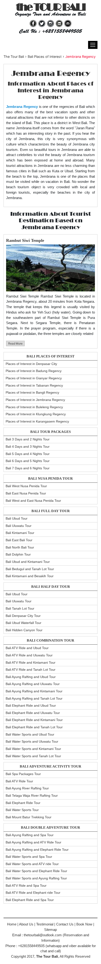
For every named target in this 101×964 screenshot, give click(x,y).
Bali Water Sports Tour (22, 810)
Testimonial (44, 924)
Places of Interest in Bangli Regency (32, 392)
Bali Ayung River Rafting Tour (27, 788)
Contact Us (65, 924)
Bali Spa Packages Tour (23, 774)
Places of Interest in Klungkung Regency (36, 414)
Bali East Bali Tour (19, 540)
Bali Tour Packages (50, 432)
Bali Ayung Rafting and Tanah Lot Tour (34, 698)
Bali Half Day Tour (50, 586)
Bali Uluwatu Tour (18, 526)
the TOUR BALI (50, 7)
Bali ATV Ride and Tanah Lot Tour (30, 669)
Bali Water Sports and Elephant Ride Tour (36, 871)
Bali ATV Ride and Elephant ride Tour (33, 892)
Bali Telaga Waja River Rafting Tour (32, 795)
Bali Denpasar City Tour (23, 616)
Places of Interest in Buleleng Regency (34, 407)
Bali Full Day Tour (50, 511)
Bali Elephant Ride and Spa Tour (30, 900)
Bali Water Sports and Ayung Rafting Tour (36, 878)
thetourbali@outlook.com (43, 935)
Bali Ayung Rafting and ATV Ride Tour (33, 842)
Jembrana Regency (80, 57)
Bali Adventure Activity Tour (50, 766)
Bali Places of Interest (50, 356)
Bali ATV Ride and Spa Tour (26, 885)
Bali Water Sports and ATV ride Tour (32, 864)
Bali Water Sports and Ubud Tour (30, 734)
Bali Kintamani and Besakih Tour (30, 576)
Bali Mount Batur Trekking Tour (28, 817)
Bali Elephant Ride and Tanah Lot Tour (34, 727)
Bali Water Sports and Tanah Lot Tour (33, 756)
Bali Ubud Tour (16, 518)
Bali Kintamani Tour (20, 533)
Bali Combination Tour (50, 640)
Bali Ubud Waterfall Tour (23, 623)
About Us (26, 924)
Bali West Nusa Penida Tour (26, 486)
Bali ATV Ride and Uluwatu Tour (29, 655)
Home (11, 924)
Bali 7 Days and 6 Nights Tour (28, 468)
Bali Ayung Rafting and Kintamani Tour (34, 691)
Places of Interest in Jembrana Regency (35, 400)
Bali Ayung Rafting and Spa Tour (30, 835)
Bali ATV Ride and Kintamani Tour (30, 662)
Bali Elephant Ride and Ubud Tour (31, 705)
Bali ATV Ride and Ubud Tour (27, 648)
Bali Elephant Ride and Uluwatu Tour (33, 713)
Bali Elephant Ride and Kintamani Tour (34, 720)
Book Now (84, 924)
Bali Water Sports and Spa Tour (29, 856)
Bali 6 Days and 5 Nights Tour (28, 461)
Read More (15, 343)
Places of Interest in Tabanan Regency (34, 385)
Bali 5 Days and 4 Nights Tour (28, 454)
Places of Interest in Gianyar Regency (34, 378)
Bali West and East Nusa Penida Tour (33, 500)
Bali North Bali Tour (20, 547)
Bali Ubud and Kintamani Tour (28, 562)
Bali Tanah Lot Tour (20, 608)
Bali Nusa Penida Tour (50, 478)
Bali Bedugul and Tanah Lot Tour (30, 569)
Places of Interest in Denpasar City (31, 364)
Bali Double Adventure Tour (50, 827)
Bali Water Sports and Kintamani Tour (33, 749)
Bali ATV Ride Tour (19, 781)
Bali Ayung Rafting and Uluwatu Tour (33, 684)
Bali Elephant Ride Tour (23, 803)
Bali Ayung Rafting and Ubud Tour (31, 677)
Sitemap (50, 930)
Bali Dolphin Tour (18, 554)
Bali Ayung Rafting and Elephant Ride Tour (37, 849)
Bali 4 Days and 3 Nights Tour (28, 446)
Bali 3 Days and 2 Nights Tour (28, 439)
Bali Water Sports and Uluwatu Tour (32, 741)
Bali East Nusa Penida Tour (26, 493)
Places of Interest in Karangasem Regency (37, 421)
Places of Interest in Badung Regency (34, 371)
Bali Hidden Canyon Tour (24, 630)
